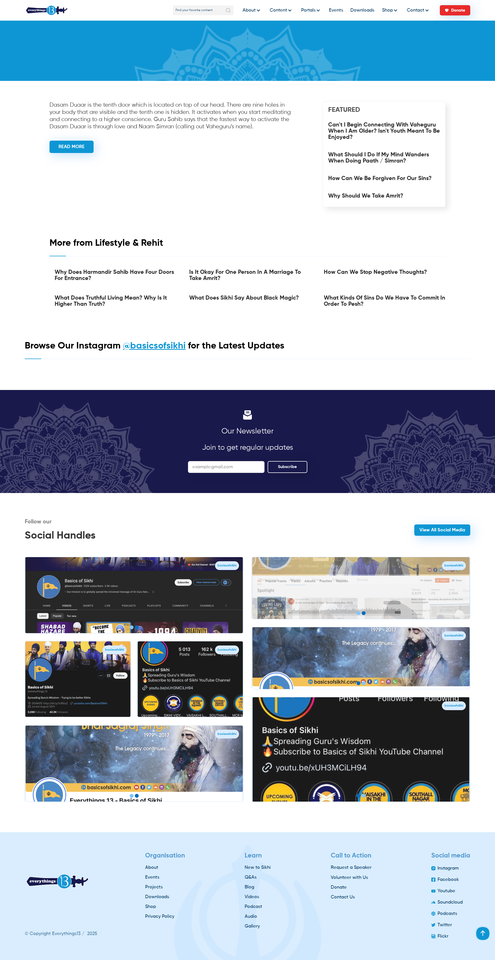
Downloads (362, 10)
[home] (47, 10)
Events (336, 10)
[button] (250, 10)
